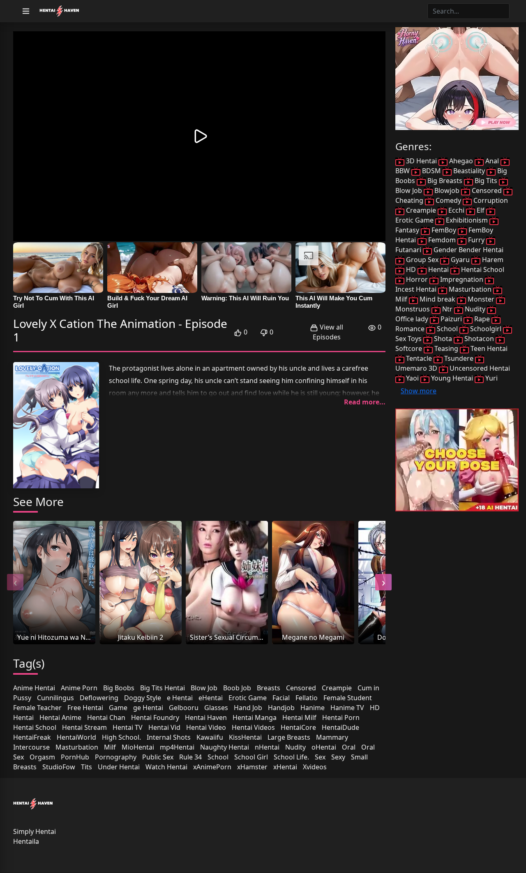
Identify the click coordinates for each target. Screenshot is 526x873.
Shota (443, 338)
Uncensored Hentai (479, 368)
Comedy (448, 200)
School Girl (251, 757)
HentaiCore (298, 727)
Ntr (447, 308)
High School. (121, 737)
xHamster (252, 766)
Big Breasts (445, 180)
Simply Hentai (34, 831)
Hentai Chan (106, 717)
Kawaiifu (209, 737)
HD (375, 707)
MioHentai (138, 747)
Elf (480, 210)
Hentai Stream (84, 727)
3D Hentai (421, 160)
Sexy (338, 757)
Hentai (23, 717)
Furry (476, 239)
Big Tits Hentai (162, 687)
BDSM (431, 170)
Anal (492, 160)
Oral (348, 747)
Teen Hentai (488, 348)
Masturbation (76, 747)
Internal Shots (169, 737)
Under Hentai (119, 766)
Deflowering (99, 697)
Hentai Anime (60, 717)
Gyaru (460, 259)
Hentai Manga (255, 717)
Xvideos (315, 766)
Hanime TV (347, 707)
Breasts (268, 687)
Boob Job (237, 687)
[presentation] (15, 582)
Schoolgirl (485, 328)
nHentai (267, 747)
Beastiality (469, 170)
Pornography (115, 757)
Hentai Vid (164, 727)
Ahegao (461, 160)
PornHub (75, 757)
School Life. (291, 757)
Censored (301, 687)
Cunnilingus (55, 697)
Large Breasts (289, 737)
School (218, 757)
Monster (481, 299)
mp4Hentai (177, 747)
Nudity (295, 747)
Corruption (490, 200)
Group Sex (422, 259)
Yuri (491, 378)
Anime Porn (79, 687)
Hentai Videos (253, 727)
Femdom (442, 239)
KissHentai (245, 737)
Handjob (281, 707)
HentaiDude (340, 727)
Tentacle (419, 358)
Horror (416, 279)
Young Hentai (452, 378)
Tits (86, 766)
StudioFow (58, 766)
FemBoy (444, 230)
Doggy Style (142, 697)
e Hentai (180, 697)
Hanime (312, 707)
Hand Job (248, 707)
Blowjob (447, 190)
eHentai (210, 697)
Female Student (347, 697)
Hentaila (26, 841)
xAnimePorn (212, 766)
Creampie (337, 687)
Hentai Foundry (155, 717)
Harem (491, 259)
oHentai (323, 747)
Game (118, 707)
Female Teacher (37, 707)
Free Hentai (85, 707)
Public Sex (157, 757)
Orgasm (42, 757)
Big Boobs (118, 687)
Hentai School (34, 727)
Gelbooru (183, 707)
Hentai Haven (206, 717)
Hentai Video (206, 727)
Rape (482, 318)
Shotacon (479, 338)
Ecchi (456, 210)
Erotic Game (247, 697)
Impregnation (461, 279)
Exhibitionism (466, 220)
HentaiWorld (76, 737)
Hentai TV (128, 727)
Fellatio (306, 697)
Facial (281, 697)
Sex (320, 757)
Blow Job (204, 687)
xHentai (285, 766)
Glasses (216, 707)
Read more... (364, 401)
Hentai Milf (299, 717)
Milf (110, 747)
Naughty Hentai (224, 747)
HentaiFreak (32, 737)
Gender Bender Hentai (467, 249)
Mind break (437, 299)
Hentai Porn (341, 717)
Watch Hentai (166, 766)
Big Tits (486, 180)
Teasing (446, 348)
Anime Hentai (34, 687)
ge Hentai (148, 707)
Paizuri (451, 318)
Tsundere (459, 358)
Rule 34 (190, 757)
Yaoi (412, 378)
